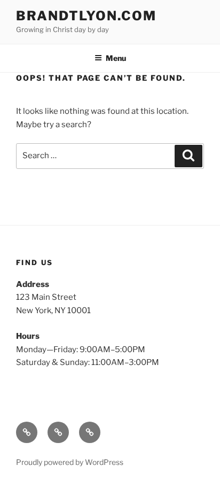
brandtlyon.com (86, 16)
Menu (116, 58)
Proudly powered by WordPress (69, 462)
